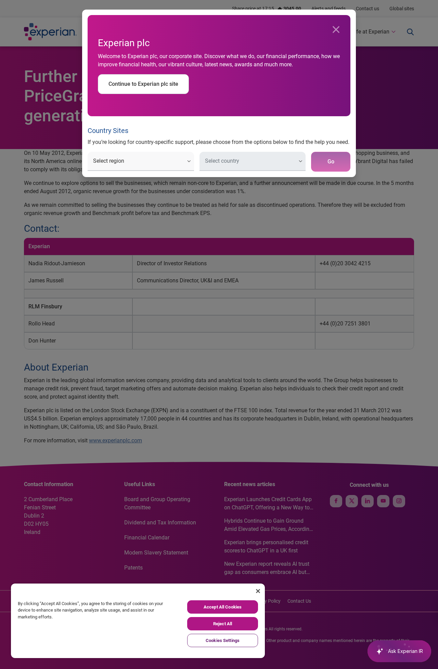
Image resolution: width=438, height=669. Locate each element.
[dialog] (219, 334)
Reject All (222, 623)
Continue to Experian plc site (143, 84)
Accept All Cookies (223, 607)
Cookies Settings (223, 640)
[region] (138, 621)
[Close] (336, 29)
